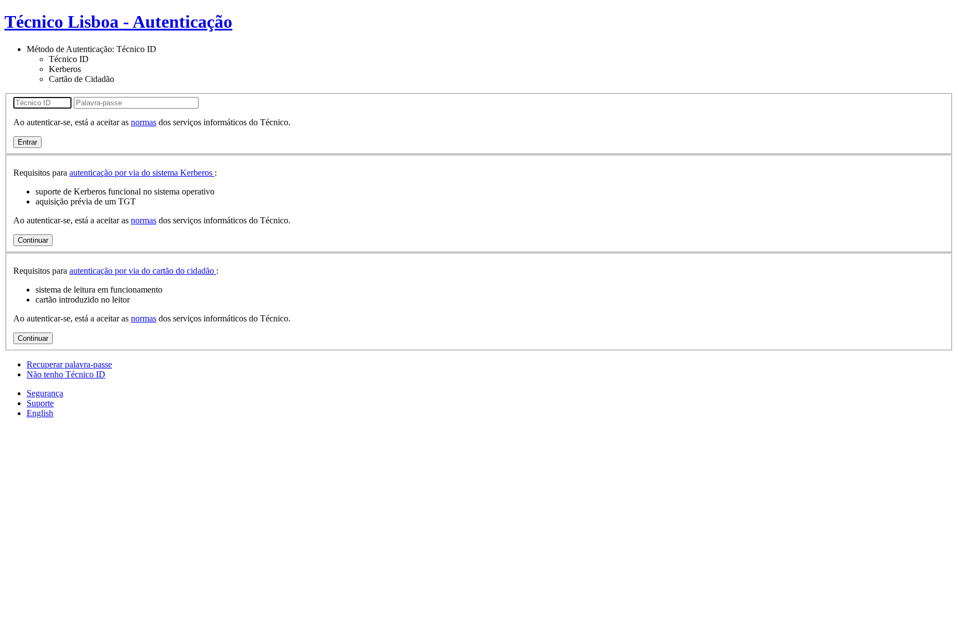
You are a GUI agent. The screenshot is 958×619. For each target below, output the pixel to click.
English (40, 413)
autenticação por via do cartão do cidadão (142, 270)
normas (143, 122)
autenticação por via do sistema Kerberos (142, 172)
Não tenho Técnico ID (66, 374)
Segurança (45, 393)
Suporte (40, 403)
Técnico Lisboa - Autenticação (118, 22)
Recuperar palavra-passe (69, 364)
